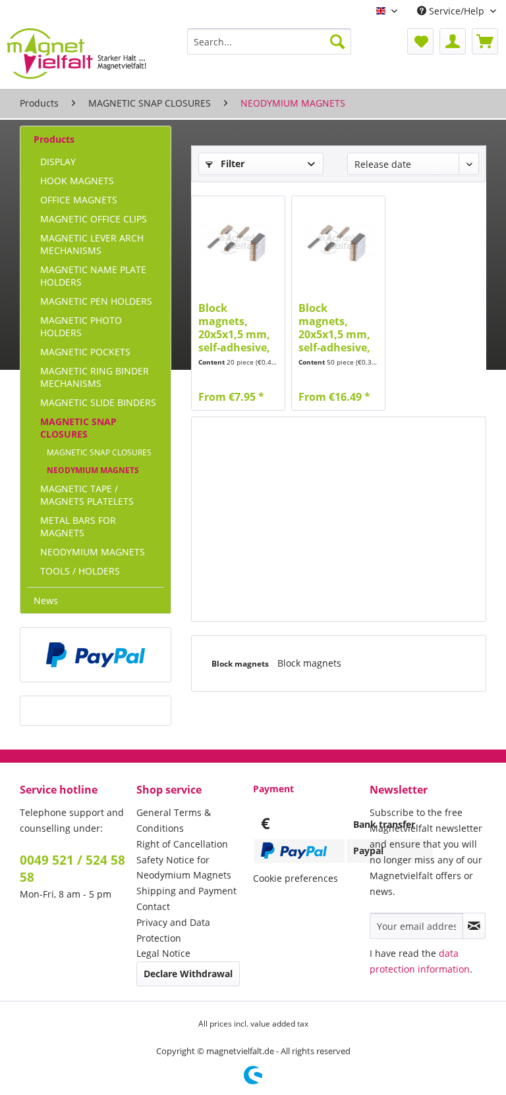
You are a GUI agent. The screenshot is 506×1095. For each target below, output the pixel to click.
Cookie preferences (295, 878)
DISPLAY (58, 161)
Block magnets (241, 663)
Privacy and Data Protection (173, 930)
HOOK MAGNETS (77, 180)
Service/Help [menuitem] (456, 11)
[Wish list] (420, 41)
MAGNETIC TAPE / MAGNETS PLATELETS (87, 494)
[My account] (452, 41)
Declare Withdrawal (188, 973)
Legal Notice (163, 953)
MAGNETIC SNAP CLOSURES (78, 427)
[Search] (337, 41)
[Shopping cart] (485, 41)
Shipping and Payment (186, 890)
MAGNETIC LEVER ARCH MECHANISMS (92, 244)
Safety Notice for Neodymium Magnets (183, 867)
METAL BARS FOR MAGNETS (78, 526)
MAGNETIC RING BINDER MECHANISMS (94, 377)
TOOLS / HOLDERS (80, 571)
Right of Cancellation (182, 844)
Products (54, 139)
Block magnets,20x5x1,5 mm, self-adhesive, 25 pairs (334, 327)
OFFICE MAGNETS (78, 199)
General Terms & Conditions (173, 820)
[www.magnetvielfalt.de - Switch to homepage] (76, 55)
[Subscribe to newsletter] (474, 926)
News (46, 600)
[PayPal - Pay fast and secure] (95, 654)
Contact (153, 906)
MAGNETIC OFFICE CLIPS (93, 219)
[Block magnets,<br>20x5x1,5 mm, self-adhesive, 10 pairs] (238, 242)
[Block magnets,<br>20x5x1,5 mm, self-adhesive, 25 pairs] (338, 242)
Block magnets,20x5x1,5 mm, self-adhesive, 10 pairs (234, 327)
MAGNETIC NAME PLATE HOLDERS (93, 275)
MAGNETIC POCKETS (85, 351)
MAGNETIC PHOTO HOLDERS (81, 326)
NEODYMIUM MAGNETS (93, 470)
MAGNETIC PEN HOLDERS (96, 301)
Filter (231, 163)
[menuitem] (269, 41)
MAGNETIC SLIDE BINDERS (98, 402)
